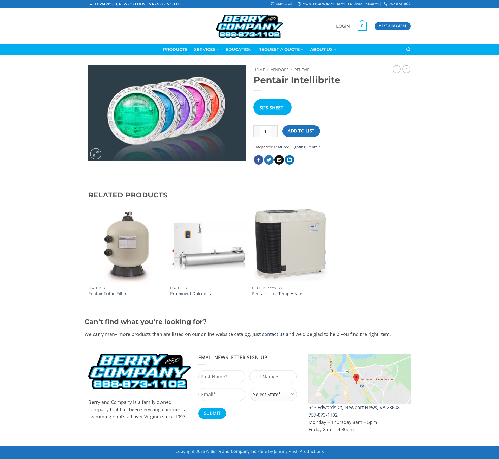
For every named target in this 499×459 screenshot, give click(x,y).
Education (239, 49)
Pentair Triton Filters (108, 293)
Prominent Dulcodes (190, 293)
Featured (282, 147)
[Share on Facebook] (258, 160)
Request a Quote (279, 49)
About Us (321, 49)
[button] (343, 26)
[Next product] (397, 69)
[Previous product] (406, 69)
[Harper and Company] (249, 26)
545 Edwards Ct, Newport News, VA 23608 (354, 407)
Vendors (279, 69)
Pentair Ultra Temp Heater (278, 293)
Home (259, 69)
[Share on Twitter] (268, 160)
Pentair (302, 69)
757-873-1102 (323, 415)
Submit (212, 413)
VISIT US (174, 4)
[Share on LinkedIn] (289, 160)
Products (175, 49)
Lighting (299, 147)
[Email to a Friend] (279, 160)
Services (204, 49)
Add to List (301, 131)
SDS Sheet (271, 108)
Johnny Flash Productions (299, 451)
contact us (273, 334)
